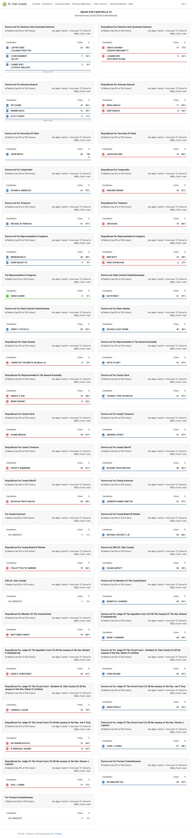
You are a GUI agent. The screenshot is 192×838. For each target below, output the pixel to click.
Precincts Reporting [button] (81, 4)
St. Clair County (17, 4)
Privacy (58, 834)
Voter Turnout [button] (100, 4)
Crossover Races (62, 4)
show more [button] (48, 72)
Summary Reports (118, 4)
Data (131, 4)
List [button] (183, 4)
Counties (36, 4)
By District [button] (47, 4)
